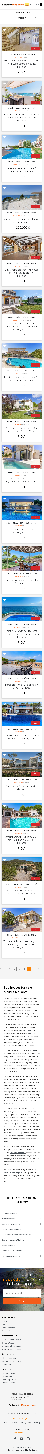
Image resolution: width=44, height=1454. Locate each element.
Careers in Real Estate (9, 1331)
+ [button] (36, 5)
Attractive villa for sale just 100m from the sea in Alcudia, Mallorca (21, 429)
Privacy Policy (26, 1423)
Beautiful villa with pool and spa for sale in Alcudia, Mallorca (21, 379)
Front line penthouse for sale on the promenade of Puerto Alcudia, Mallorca (21, 117)
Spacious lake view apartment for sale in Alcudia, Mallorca (21, 170)
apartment (28, 1030)
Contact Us (5, 1324)
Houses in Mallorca (9, 1213)
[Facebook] (15, 1439)
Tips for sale (6, 1364)
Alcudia (32, 1050)
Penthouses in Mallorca (11, 1256)
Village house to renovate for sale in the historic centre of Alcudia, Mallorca (21, 63)
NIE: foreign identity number (12, 1346)
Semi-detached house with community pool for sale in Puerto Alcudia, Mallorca (21, 326)
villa (31, 1033)
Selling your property (9, 1358)
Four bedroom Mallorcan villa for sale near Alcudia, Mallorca (21, 892)
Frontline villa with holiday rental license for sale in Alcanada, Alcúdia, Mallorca (21, 633)
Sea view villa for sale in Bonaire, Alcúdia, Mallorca (21, 788)
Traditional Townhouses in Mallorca (16, 1234)
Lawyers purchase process (11, 1361)
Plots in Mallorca (8, 1245)
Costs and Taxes (8, 1343)
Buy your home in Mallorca (11, 1340)
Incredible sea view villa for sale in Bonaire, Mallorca (21, 686)
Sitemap (37, 1423)
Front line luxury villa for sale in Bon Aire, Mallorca (21, 582)
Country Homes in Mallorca (13, 1240)
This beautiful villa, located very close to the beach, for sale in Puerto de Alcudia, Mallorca (21, 944)
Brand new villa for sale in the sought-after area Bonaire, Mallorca (21, 480)
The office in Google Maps (22, 1418)
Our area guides (7, 1376)
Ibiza (5, 1423)
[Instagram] (28, 1439)
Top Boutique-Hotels (9, 1379)
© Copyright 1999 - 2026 (22, 1447)
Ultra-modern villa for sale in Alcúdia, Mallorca (22, 531)
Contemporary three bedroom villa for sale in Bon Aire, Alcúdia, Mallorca (21, 839)
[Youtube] (21, 1439)
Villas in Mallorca (8, 1219)
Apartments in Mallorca (11, 1224)
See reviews (18, 1432)
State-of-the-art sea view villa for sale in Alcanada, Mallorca (22, 220)
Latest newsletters (8, 1383)
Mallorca (14, 1423)
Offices (4, 1321)
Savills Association (8, 1328)
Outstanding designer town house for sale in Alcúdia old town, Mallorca (21, 272)
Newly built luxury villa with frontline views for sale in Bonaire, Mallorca (21, 737)
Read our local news (9, 1373)
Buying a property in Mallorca (12, 1349)
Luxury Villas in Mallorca (11, 1229)
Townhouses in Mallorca (12, 1251)
